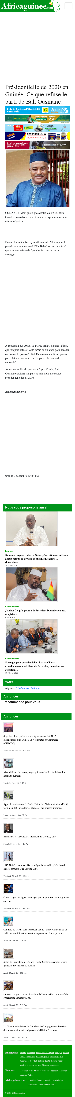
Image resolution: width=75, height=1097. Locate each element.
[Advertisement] (37, 40)
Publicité (32, 1080)
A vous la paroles (34, 1065)
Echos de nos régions (45, 1052)
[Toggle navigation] (69, 5)
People (60, 1061)
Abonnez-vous (26, 1071)
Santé (47, 1061)
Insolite (23, 1065)
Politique (35, 688)
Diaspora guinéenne (50, 1065)
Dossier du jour (56, 1057)
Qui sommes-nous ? (47, 1084)
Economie (31, 1052)
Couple (54, 1061)
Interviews (31, 1057)
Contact (40, 1080)
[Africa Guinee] (30, 6)
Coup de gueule (42, 1057)
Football (33, 1061)
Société (23, 1052)
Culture (41, 1061)
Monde (22, 1057)
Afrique (66, 1052)
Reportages (24, 1061)
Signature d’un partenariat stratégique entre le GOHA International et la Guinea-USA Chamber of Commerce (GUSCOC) (30, 739)
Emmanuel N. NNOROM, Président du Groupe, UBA (29, 836)
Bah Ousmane (22, 688)
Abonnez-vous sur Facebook (46, 1071)
